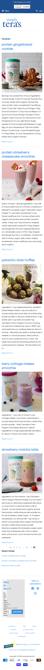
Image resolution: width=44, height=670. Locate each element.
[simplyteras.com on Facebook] (32, 589)
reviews (13, 629)
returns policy (30, 633)
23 (27, 547)
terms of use (13, 633)
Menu (7, 11)
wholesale (22, 636)
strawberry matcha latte (20, 449)
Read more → (7, 142)
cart (40, 11)
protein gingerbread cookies (14, 556)
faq (24, 626)
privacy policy (28, 629)
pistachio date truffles (18, 260)
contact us (12, 626)
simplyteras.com (29, 656)
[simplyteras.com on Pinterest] (37, 589)
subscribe (17, 612)
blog (34, 626)
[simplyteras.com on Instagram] (35, 594)
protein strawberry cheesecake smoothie (19, 561)
